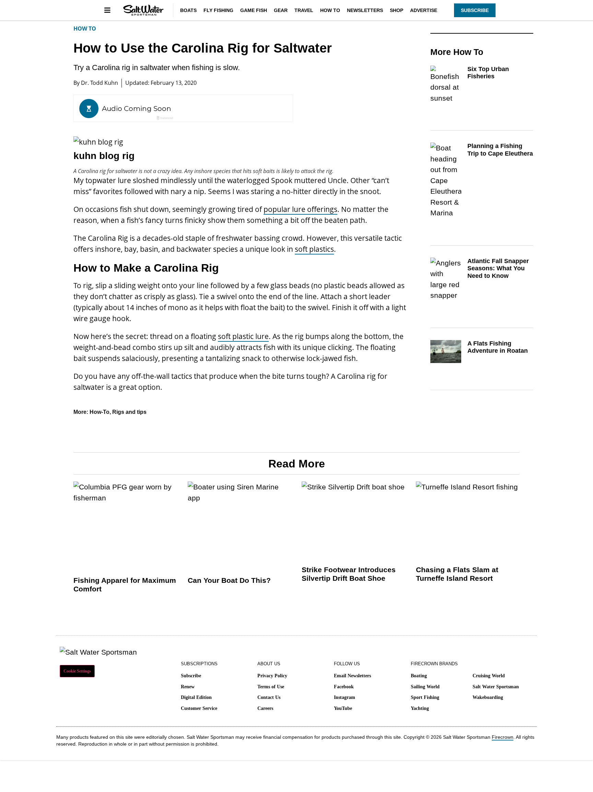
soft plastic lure (243, 336)
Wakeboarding (488, 697)
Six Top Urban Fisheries (488, 73)
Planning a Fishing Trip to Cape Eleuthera (500, 150)
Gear (281, 10)
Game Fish (253, 10)
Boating (419, 675)
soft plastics (314, 249)
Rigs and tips (129, 412)
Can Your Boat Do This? (229, 580)
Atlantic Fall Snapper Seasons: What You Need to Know (498, 268)
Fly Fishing (218, 10)
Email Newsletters (352, 675)
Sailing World (425, 686)
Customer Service (199, 708)
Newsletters (365, 10)
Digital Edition (196, 697)
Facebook (344, 686)
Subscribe (191, 675)
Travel (303, 10)
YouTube (343, 708)
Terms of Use (270, 686)
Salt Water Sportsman (496, 686)
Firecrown (502, 737)
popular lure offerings (300, 209)
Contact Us (268, 697)
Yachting (420, 708)
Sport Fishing (425, 697)
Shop (396, 10)
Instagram (344, 697)
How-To (99, 412)
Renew (188, 686)
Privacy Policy (272, 675)
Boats (188, 10)
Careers (265, 708)
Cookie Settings (77, 671)
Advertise (423, 10)
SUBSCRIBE (475, 10)
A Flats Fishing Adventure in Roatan (497, 347)
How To (330, 10)
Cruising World (489, 675)
